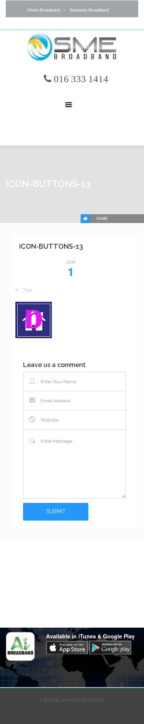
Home (102, 218)
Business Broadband (89, 10)
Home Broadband (43, 10)
